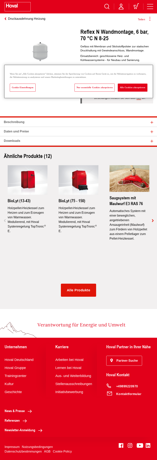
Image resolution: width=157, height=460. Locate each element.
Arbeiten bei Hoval (69, 360)
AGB (47, 451)
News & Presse (15, 410)
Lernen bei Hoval (68, 368)
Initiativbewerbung (69, 392)
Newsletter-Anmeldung (20, 429)
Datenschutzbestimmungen (23, 451)
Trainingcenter (15, 376)
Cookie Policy (62, 451)
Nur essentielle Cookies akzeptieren (95, 87)
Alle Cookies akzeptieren (132, 87)
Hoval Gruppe (15, 368)
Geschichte (13, 392)
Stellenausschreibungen (73, 384)
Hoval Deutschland (19, 360)
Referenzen (12, 420)
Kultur (9, 384)
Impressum (12, 447)
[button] (124, 361)
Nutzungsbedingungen (37, 447)
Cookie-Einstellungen (23, 87)
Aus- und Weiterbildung (73, 376)
